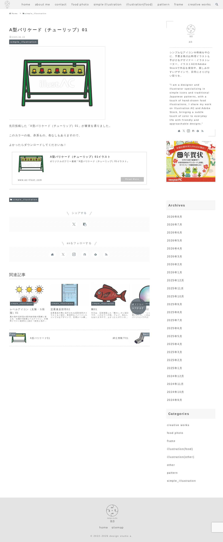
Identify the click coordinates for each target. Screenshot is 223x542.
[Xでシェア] (74, 224)
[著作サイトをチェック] (52, 254)
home (103, 527)
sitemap (118, 527)
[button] (84, 224)
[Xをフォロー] (63, 254)
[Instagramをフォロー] (74, 254)
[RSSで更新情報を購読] (106, 254)
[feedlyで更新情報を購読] (95, 254)
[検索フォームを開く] (216, 4)
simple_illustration (25, 199)
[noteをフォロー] (84, 254)
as (190, 41)
